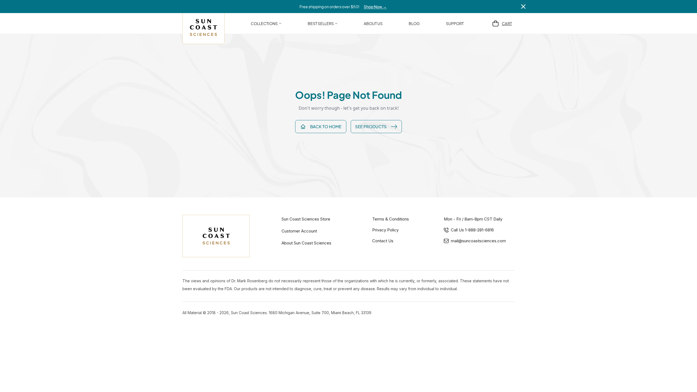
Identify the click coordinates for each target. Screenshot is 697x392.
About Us (373, 23)
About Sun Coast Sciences (306, 243)
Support (455, 23)
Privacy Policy (385, 229)
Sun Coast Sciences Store (306, 219)
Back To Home (325, 126)
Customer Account (299, 231)
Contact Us (382, 240)
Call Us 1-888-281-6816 (472, 229)
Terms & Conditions (390, 219)
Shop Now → (375, 6)
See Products (371, 126)
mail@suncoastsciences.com (478, 240)
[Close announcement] (523, 6)
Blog (414, 23)
